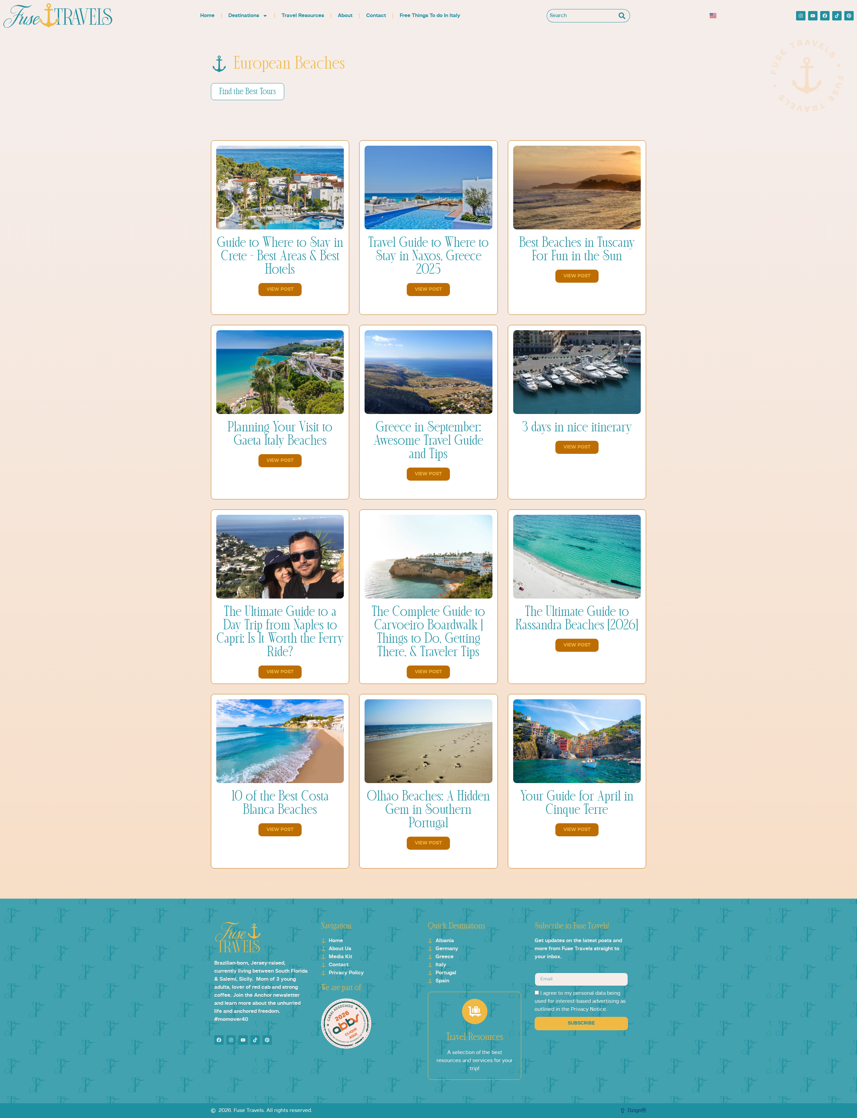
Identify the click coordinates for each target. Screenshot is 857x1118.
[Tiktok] (837, 15)
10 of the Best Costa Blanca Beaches (280, 803)
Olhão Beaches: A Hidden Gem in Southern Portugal (428, 810)
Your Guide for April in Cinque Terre (576, 803)
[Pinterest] (849, 15)
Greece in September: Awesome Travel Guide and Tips (428, 441)
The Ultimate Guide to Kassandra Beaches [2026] (577, 618)
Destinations (243, 15)
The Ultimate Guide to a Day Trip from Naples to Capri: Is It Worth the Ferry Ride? (280, 632)
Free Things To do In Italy (430, 15)
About (345, 15)
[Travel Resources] (474, 1011)
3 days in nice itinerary (577, 427)
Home (207, 15)
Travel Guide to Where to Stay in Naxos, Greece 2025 (428, 256)
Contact (376, 15)
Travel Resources (303, 15)
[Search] (623, 15)
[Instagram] (800, 15)
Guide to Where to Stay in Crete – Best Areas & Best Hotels (280, 256)
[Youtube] (812, 15)
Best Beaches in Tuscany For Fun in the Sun (577, 249)
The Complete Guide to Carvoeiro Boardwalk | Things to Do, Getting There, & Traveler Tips (428, 632)
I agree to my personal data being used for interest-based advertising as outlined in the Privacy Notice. (580, 1001)
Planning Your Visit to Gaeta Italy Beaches (280, 434)
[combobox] (582, 15)
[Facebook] (825, 15)
